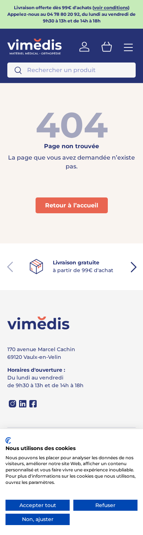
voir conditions (111, 7)
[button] (106, 47)
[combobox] (71, 70)
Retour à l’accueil (71, 205)
